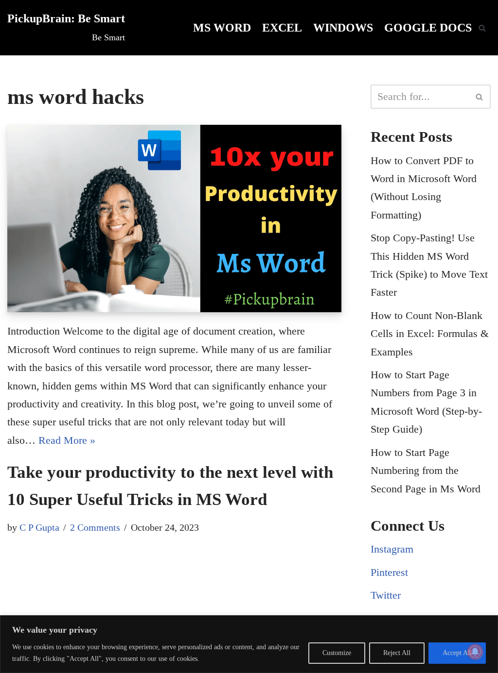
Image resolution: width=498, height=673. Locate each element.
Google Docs (428, 27)
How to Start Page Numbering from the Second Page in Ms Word (425, 470)
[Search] (482, 28)
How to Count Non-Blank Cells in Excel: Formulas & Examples (430, 333)
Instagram (392, 549)
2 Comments (95, 527)
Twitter (386, 595)
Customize (336, 652)
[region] (249, 644)
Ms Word (222, 27)
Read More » (66, 440)
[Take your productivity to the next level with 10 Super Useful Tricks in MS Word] (174, 218)
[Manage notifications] (475, 651)
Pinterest (389, 572)
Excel (282, 27)
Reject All (396, 652)
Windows (343, 27)
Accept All (457, 652)
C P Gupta (39, 527)
